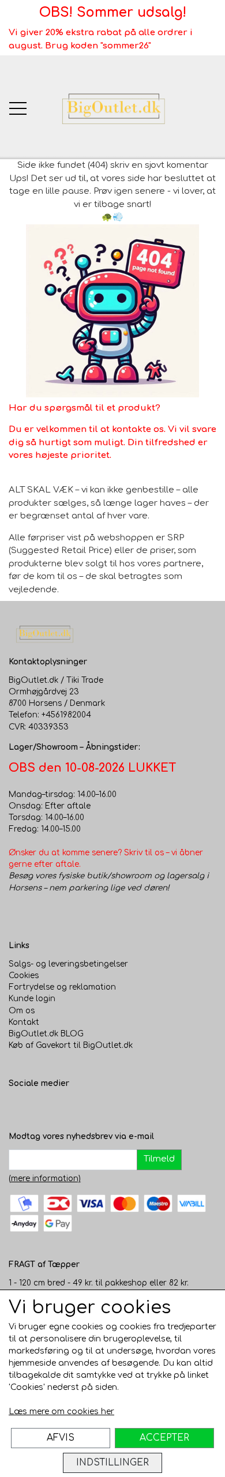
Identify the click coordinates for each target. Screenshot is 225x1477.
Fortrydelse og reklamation (62, 987)
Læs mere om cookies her (61, 1411)
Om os (22, 1010)
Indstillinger (112, 1462)
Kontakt (24, 1022)
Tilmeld (159, 1159)
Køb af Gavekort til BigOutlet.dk (71, 1045)
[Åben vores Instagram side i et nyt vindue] (41, 1107)
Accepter (164, 1438)
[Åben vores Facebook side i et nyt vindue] (18, 1107)
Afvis (60, 1438)
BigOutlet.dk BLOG (46, 1033)
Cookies (24, 975)
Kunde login (32, 998)
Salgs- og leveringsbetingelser (68, 964)
